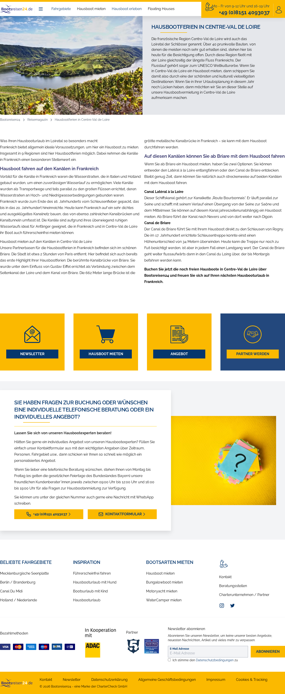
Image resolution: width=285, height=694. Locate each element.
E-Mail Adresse (179, 648)
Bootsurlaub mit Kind (90, 591)
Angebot (179, 354)
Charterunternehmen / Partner (244, 595)
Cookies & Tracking (251, 680)
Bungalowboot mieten (164, 582)
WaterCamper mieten (163, 600)
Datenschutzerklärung (109, 680)
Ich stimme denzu (205, 660)
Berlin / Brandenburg (17, 582)
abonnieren (268, 651)
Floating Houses (161, 9)
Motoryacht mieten (161, 591)
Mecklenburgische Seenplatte (24, 573)
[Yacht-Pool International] (151, 646)
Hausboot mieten (91, 9)
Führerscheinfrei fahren (92, 573)
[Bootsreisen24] (16, 682)
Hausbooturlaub (86, 600)
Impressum (215, 680)
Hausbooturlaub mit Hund (94, 582)
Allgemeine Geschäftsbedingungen (167, 680)
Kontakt (225, 577)
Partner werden (252, 354)
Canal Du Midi (11, 591)
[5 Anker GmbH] (133, 646)
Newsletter (32, 354)
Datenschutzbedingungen (215, 660)
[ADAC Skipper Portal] (100, 642)
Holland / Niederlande (18, 600)
